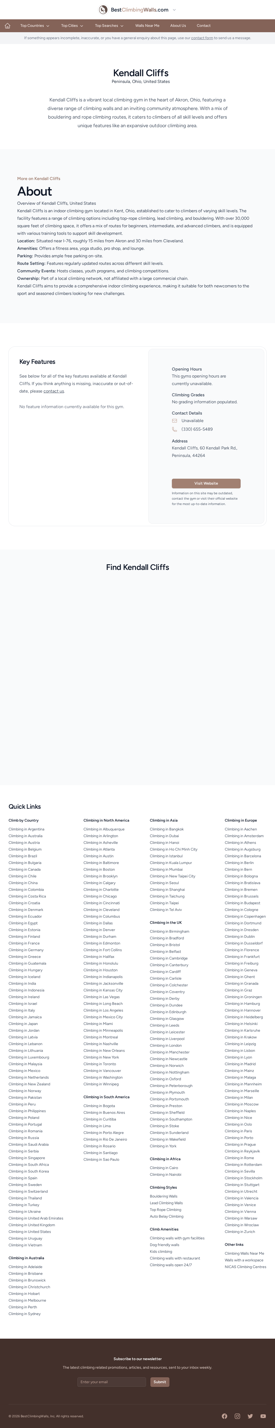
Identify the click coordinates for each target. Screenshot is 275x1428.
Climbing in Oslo (238, 1124)
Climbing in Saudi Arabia (29, 1144)
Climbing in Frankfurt (242, 956)
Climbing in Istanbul (166, 856)
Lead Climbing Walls (166, 1203)
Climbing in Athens (240, 842)
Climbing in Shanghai (167, 889)
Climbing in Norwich (167, 1065)
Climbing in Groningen (243, 997)
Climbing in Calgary (99, 883)
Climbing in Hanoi (164, 842)
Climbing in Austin (99, 856)
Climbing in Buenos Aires (104, 1112)
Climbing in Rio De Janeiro (105, 1139)
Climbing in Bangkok (167, 829)
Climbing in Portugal (25, 1124)
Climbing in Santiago (101, 1153)
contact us (54, 391)
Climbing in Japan (23, 1023)
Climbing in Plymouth (167, 1092)
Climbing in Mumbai (166, 869)
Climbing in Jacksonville (103, 983)
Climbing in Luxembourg (29, 1057)
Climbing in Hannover (243, 1010)
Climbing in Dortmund (243, 923)
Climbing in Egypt (23, 923)
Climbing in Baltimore (101, 863)
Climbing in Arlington (101, 836)
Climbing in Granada (241, 983)
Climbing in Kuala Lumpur (171, 863)
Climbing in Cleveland (102, 909)
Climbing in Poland (24, 1117)
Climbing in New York (101, 1057)
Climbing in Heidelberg (244, 1017)
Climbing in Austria (24, 842)
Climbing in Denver (99, 930)
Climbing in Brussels (242, 896)
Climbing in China (23, 883)
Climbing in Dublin (240, 936)
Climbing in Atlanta (99, 849)
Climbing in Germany (26, 950)
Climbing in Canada (25, 869)
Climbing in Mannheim (243, 1084)
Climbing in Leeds (164, 1025)
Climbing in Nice (238, 1117)
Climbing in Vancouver (102, 1070)
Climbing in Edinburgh (168, 1012)
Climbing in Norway (25, 1091)
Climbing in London (166, 1045)
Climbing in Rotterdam (243, 1164)
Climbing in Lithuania (26, 1050)
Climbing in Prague (240, 1144)
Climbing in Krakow (241, 1037)
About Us (178, 25)
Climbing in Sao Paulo (101, 1159)
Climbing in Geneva (241, 970)
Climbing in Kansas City (103, 990)
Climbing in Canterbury (169, 965)
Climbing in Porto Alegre (104, 1132)
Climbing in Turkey (24, 1205)
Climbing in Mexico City (103, 1017)
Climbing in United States (30, 1231)
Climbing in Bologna (241, 876)
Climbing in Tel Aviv (166, 909)
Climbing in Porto (239, 1138)
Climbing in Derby (164, 998)
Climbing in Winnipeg (101, 1084)
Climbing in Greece (25, 956)
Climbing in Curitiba (100, 1119)
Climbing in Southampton (171, 1119)
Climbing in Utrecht (241, 1191)
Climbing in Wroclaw (242, 1225)
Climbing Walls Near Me (244, 1253)
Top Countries (32, 25)
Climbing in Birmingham (169, 931)
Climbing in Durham (100, 936)
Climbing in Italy (22, 1010)
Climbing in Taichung (167, 896)
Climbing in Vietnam (25, 1245)
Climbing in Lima (97, 1126)
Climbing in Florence (242, 950)
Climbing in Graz (238, 990)
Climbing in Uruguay (25, 1238)
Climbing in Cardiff (165, 971)
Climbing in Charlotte (101, 889)
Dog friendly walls (164, 1245)
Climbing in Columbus (102, 916)
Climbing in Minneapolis (103, 1030)
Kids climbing (161, 1251)
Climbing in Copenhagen (245, 916)
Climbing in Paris (238, 1131)
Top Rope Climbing (165, 1209)
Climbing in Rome (239, 1158)
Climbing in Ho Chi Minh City (173, 849)
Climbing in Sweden (25, 1184)
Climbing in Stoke (164, 1126)
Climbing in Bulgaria (25, 863)
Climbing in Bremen (241, 889)
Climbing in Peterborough (171, 1085)
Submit (160, 1382)
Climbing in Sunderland (169, 1132)
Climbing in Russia (24, 1138)
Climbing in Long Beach (103, 1003)
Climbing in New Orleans (104, 1050)
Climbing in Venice (240, 1205)
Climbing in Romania (25, 1131)
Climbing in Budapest (242, 903)
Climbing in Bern (238, 869)
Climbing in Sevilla (240, 1171)
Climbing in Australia (25, 836)
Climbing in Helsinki (241, 1023)
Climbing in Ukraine (25, 1211)
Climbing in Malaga (240, 1077)
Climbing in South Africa (29, 1164)
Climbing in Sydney (25, 1314)
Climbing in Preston (166, 1106)
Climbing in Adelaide (25, 1267)
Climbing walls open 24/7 (171, 1265)
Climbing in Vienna (240, 1211)
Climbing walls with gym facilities (177, 1238)
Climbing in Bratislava (242, 883)
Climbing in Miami (98, 1023)
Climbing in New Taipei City (172, 876)
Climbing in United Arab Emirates (36, 1218)
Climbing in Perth (23, 1307)
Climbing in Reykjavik (242, 1151)
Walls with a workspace (244, 1260)
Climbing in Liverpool (167, 1039)
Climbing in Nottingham (169, 1072)
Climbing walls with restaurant (175, 1258)
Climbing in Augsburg (242, 849)
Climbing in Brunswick (27, 1280)
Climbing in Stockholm (243, 1178)
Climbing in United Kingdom (32, 1225)
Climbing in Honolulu (101, 963)
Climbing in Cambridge (169, 958)
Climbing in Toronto (100, 1064)
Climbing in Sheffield (167, 1112)
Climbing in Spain (23, 1178)
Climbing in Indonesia (26, 990)
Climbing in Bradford (167, 938)
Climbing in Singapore (27, 1158)
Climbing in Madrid (240, 1064)
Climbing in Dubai (164, 836)
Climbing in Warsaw (241, 1218)
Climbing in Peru (22, 1104)
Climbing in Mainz (239, 1070)
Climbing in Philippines (27, 1111)
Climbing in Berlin (239, 863)
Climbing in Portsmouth (169, 1099)
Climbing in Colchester (169, 985)
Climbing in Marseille (242, 1091)
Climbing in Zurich (240, 1231)
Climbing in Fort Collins (103, 950)
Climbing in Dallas (98, 923)
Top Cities (69, 25)
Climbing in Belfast (165, 951)
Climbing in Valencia (241, 1198)
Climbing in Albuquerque (104, 829)
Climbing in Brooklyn (101, 876)
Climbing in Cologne (241, 909)
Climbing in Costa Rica (27, 896)
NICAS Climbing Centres (245, 1267)
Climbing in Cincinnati (102, 903)
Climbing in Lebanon (25, 1044)
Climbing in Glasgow (167, 1018)
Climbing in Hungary (25, 970)
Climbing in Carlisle (166, 978)
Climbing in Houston (101, 970)
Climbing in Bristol (165, 945)
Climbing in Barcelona (243, 856)
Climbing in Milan (239, 1097)
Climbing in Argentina (26, 829)
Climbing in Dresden (242, 930)
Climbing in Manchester (170, 1052)
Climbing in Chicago (100, 896)
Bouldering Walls (164, 1196)
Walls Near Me (147, 25)
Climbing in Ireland (24, 997)
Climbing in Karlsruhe (242, 1030)
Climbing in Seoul (164, 883)
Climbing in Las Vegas (102, 997)
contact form (202, 38)
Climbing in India (22, 983)
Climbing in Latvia (23, 1037)
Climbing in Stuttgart (242, 1184)
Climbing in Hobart (24, 1293)
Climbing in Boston (99, 869)
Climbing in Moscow (242, 1104)
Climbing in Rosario (99, 1146)
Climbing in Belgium (25, 849)
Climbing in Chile (23, 876)
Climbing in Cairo (164, 1168)
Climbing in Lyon (238, 1057)
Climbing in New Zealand (29, 1084)
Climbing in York (163, 1146)
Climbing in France (24, 943)
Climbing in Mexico (24, 1070)
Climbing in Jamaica (25, 1017)
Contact (204, 25)
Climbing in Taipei (164, 903)
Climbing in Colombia (26, 889)
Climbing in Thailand (25, 1198)
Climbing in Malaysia (25, 1064)
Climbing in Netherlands (29, 1077)
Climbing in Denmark (26, 909)
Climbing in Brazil (23, 856)
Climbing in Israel (23, 1003)
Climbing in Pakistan (25, 1097)
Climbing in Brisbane (26, 1273)
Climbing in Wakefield (168, 1139)
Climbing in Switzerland (28, 1191)
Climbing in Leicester (167, 1032)
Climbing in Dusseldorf (244, 943)
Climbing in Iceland (24, 977)
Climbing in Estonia (24, 930)
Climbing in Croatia (24, 903)
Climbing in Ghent (240, 977)
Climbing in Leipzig (240, 1044)
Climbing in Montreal (101, 1037)
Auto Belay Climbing (166, 1216)
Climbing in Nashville (101, 1044)
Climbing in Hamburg (242, 1003)
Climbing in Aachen (241, 829)
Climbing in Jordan (24, 1030)
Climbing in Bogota (99, 1106)
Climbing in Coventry (167, 992)
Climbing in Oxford (165, 1079)
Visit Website (206, 483)
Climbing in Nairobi (165, 1174)
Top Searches (106, 25)
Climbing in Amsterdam (244, 836)
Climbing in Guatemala (27, 963)
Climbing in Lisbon (240, 1050)
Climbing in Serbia (24, 1151)
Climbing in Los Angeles (103, 1010)
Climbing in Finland (24, 936)
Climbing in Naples (240, 1111)
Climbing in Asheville (101, 842)
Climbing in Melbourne (27, 1300)
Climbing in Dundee (166, 1005)
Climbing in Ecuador (25, 916)
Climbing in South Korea (29, 1171)
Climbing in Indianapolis (103, 977)
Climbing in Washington (103, 1077)
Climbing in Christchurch (29, 1287)
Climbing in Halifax (99, 956)
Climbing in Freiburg (241, 963)
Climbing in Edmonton (102, 943)
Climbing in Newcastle (168, 1059)
